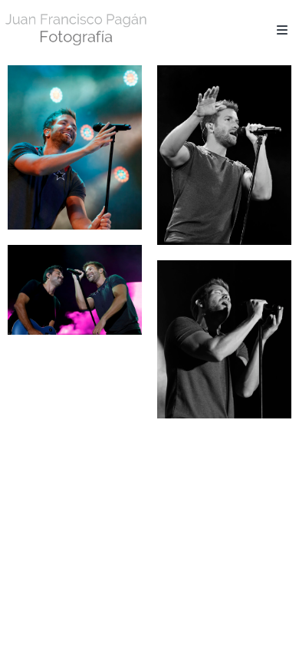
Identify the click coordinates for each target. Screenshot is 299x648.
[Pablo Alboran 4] (224, 339)
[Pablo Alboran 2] (224, 155)
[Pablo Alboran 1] (75, 147)
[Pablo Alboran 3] (75, 289)
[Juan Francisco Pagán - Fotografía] (77, 29)
